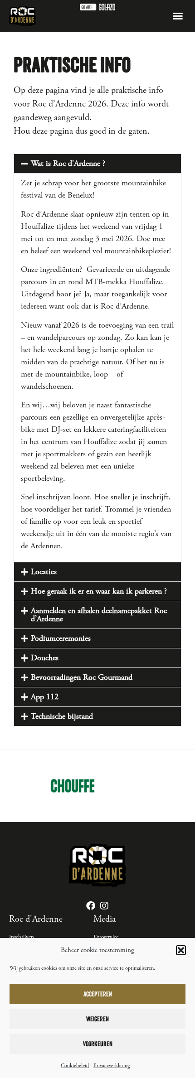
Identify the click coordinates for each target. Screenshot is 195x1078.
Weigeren (97, 1019)
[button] (180, 950)
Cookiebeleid (75, 1065)
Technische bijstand (62, 716)
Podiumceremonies (61, 638)
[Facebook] (90, 905)
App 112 (44, 696)
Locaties (44, 571)
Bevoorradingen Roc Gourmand (81, 677)
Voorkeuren (97, 1044)
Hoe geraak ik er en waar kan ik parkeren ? (99, 591)
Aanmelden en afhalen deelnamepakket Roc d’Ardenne (99, 614)
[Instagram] (104, 905)
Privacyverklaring (111, 1065)
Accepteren (97, 994)
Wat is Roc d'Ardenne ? (68, 163)
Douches (44, 658)
